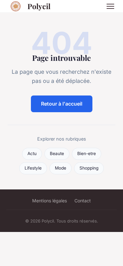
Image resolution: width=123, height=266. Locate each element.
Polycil (38, 6)
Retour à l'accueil (61, 104)
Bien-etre (86, 153)
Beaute (57, 153)
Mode (60, 168)
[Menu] (110, 6)
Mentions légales (49, 200)
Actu (32, 153)
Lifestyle (33, 168)
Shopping (88, 168)
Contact (82, 200)
